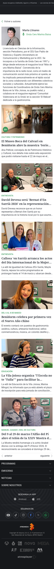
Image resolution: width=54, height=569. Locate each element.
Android (22, 499)
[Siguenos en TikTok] (16, 515)
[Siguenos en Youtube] (8, 515)
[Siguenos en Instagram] (23, 515)
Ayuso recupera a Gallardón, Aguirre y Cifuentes (20, 3)
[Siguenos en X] (38, 515)
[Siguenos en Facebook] (31, 515)
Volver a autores (12, 21)
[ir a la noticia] (27, 119)
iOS (38, 499)
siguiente (45, 456)
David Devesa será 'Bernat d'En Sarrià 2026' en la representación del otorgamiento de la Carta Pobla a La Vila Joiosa (26, 206)
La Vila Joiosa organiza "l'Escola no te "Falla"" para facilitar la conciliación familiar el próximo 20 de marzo (26, 382)
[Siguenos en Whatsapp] (46, 515)
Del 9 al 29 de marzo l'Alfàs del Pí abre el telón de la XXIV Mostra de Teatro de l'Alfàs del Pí (25, 438)
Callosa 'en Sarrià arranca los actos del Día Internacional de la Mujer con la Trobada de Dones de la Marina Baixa (26, 264)
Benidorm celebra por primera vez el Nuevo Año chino (26, 319)
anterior (8, 456)
